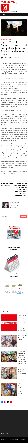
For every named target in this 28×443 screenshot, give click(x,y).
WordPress (9, 441)
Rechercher (4, 214)
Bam (14, 441)
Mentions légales (5, 433)
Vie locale (11, 39)
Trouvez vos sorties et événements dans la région (14, 275)
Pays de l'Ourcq (4, 39)
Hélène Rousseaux (8, 57)
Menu (4, 14)
